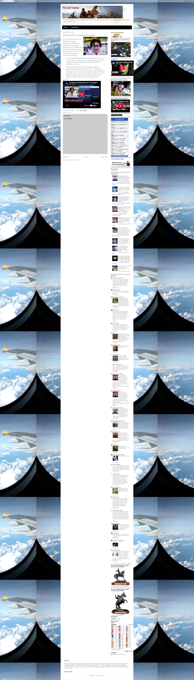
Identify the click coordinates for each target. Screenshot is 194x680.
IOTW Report (116, 533)
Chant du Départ (116, 464)
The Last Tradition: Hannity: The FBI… (118, 140)
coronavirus (76, 64)
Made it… (115, 365)
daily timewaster (116, 345)
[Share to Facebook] (84, 110)
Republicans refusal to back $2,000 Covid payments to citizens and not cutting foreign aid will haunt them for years (124, 220)
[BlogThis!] (82, 110)
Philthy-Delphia (116, 523)
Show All (129, 562)
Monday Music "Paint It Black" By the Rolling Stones (123, 434)
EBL (114, 333)
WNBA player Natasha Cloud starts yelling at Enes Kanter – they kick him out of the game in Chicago (120, 499)
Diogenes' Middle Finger (118, 454)
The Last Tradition (120, 132)
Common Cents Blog (117, 374)
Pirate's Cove (116, 310)
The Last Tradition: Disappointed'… (118, 128)
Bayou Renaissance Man (118, 421)
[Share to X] (83, 110)
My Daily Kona (116, 431)
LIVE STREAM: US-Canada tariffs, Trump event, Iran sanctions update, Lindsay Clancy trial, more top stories (123, 378)
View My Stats (114, 170)
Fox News (69, 58)
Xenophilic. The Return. (118, 540)
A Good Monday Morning (123, 455)
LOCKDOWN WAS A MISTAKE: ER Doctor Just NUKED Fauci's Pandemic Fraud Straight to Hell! (124, 178)
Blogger (102, 675)
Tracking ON (124, 156)
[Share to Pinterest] (86, 110)
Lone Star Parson (117, 487)
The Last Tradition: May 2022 (117, 122)
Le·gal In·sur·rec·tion (117, 277)
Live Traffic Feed (119, 119)
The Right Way (116, 354)
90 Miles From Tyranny (118, 297)
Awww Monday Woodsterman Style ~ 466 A (123, 447)
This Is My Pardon (116, 291)
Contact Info (74, 27)
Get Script (115, 156)
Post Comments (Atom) (74, 160)
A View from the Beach (118, 407)
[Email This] (80, 110)
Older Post (104, 157)
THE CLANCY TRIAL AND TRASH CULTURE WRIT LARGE (123, 552)
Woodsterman (116, 445)
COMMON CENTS (117, 391)
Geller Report (116, 323)
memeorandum (116, 474)
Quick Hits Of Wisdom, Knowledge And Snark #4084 (123, 299)
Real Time (119, 156)
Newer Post (66, 157)
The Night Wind (116, 550)
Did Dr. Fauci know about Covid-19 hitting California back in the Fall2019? (124, 240)
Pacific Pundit (116, 497)
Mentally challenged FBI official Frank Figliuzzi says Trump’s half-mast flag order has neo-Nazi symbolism (124, 199)
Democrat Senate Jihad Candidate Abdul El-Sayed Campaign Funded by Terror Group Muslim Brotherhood (120, 326)
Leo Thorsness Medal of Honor (119, 465)
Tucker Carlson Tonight (83, 60)
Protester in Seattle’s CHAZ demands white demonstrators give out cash (124, 267)
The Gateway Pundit (117, 510)
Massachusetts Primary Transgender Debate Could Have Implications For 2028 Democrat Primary (120, 312)
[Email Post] (78, 110)
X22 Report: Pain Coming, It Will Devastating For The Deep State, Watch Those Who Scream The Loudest (124, 258)
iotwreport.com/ (116, 289)
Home (65, 27)
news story (68, 112)
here (67, 80)
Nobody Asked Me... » (118, 364)
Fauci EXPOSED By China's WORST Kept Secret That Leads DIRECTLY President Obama (123, 249)
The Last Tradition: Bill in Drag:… (121, 125)
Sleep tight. (120, 541)
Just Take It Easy (121, 488)
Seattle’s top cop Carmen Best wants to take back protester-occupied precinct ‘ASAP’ (124, 189)
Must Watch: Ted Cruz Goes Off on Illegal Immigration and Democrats (124, 229)
